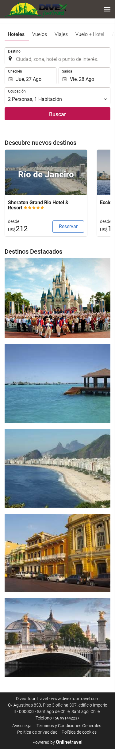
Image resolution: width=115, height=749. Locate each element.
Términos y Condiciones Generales (68, 725)
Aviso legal (22, 725)
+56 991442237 (66, 718)
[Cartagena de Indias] (57, 553)
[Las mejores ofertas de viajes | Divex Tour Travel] (36, 9)
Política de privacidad (37, 732)
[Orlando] (57, 298)
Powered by (57, 742)
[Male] (57, 383)
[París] (57, 637)
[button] (107, 9)
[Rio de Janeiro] (57, 468)
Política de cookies (79, 732)
